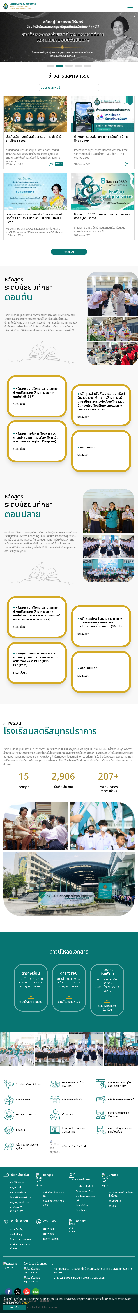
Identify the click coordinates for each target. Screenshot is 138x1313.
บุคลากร (113, 1175)
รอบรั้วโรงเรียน (19, 1221)
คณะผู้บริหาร (115, 1201)
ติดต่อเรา (81, 1221)
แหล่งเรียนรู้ (16, 1234)
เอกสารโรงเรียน (51, 1239)
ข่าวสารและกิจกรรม (81, 1179)
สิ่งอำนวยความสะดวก (20, 1239)
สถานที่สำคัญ (16, 1229)
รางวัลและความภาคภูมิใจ (85, 1198)
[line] (35, 1291)
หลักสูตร (48, 1175)
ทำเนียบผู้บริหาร (18, 1192)
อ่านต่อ (25, 1303)
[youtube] (26, 1291)
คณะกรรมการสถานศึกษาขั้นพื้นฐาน (121, 1194)
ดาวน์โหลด (49, 1221)
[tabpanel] (69, 175)
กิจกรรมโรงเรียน (84, 1191)
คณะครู (112, 1206)
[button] (50, 66)
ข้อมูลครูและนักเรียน (20, 1202)
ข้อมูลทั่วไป (15, 1187)
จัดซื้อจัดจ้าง (82, 1205)
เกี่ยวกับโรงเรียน (19, 1175)
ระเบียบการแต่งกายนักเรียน (20, 1246)
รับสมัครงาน (82, 1210)
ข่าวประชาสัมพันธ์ (84, 1186)
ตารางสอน (48, 1234)
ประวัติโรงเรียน (17, 1182)
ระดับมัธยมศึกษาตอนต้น (53, 1194)
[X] (17, 1291)
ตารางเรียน (49, 1229)
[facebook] (8, 1291)
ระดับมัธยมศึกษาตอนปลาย (53, 1203)
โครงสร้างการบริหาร (20, 1197)
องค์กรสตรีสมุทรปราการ (16, 1209)
